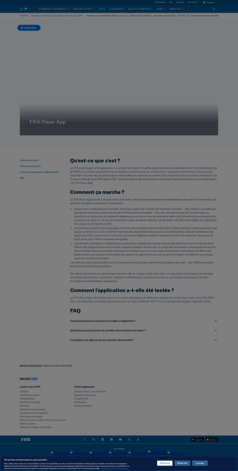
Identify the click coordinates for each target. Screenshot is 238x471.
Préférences (165, 463)
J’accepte (200, 463)
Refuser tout (182, 463)
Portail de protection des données (114, 468)
